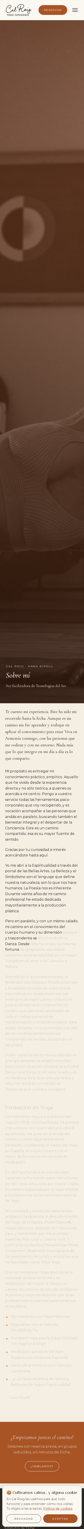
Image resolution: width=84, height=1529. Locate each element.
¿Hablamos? (42, 1466)
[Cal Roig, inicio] (18, 10)
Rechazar (23, 1518)
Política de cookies (57, 1509)
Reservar (53, 10)
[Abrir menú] (75, 10)
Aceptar (60, 1518)
